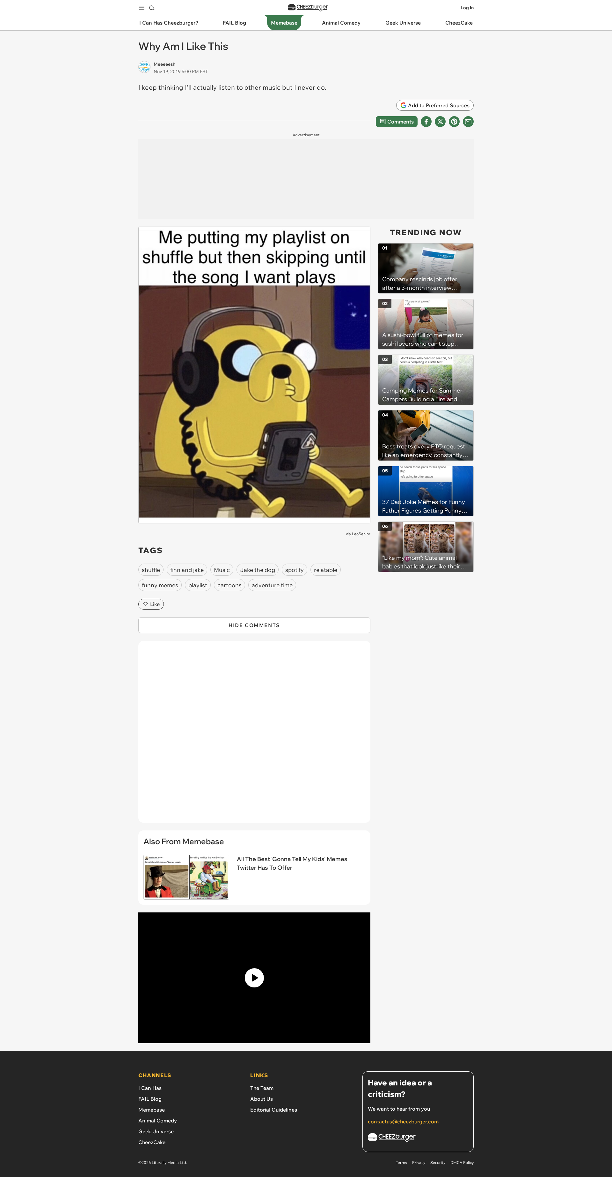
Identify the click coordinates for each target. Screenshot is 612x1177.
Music (222, 570)
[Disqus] (254, 735)
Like (155, 604)
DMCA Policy (462, 1162)
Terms (401, 1162)
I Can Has (150, 1088)
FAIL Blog (150, 1099)
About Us (261, 1099)
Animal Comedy (157, 1120)
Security (437, 1162)
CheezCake (151, 1142)
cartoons (229, 585)
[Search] (152, 7)
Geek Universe (156, 1131)
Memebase (151, 1109)
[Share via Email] (468, 121)
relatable (325, 570)
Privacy (418, 1162)
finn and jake (187, 570)
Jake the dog (257, 570)
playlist (197, 585)
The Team (261, 1088)
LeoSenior (361, 533)
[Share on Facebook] (426, 121)
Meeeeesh (164, 64)
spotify (294, 570)
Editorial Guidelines (273, 1109)
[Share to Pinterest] (454, 121)
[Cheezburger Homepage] (308, 7)
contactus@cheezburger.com (403, 1121)
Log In (467, 8)
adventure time (272, 585)
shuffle (151, 570)
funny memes (160, 585)
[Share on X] (440, 121)
